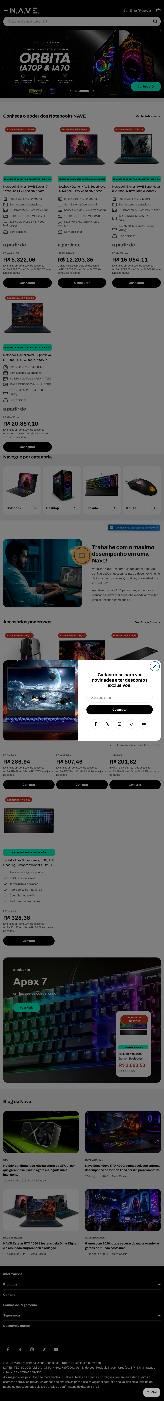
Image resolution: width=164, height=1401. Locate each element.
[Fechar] (155, 666)
